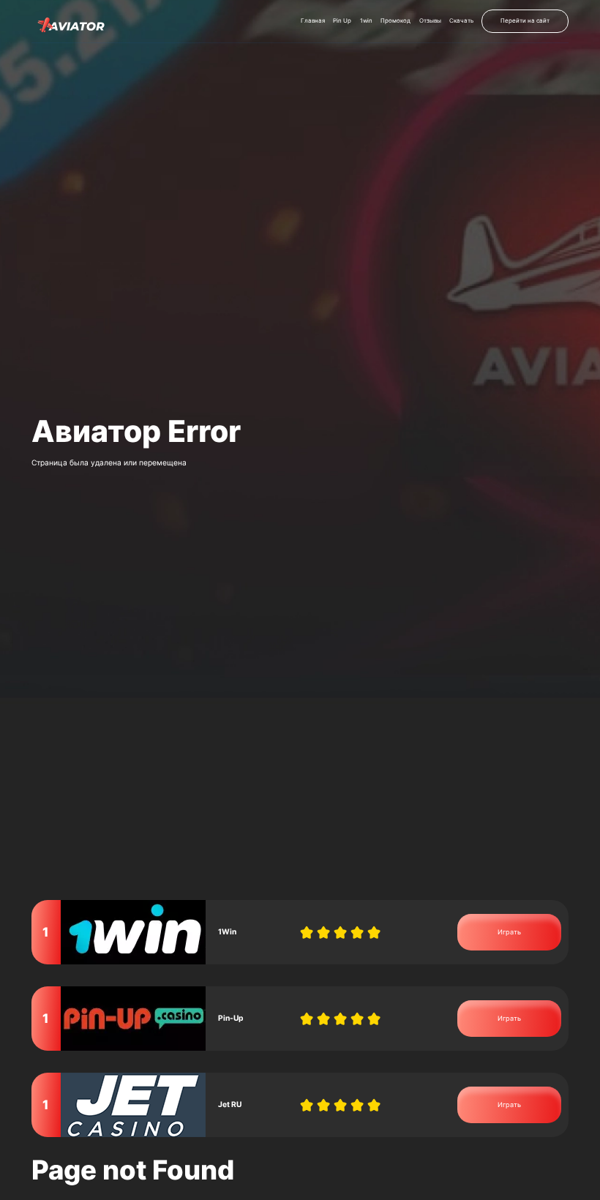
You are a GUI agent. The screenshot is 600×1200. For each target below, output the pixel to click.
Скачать (461, 20)
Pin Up (342, 20)
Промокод (395, 20)
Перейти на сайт (525, 21)
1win (366, 20)
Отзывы (430, 20)
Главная (313, 20)
